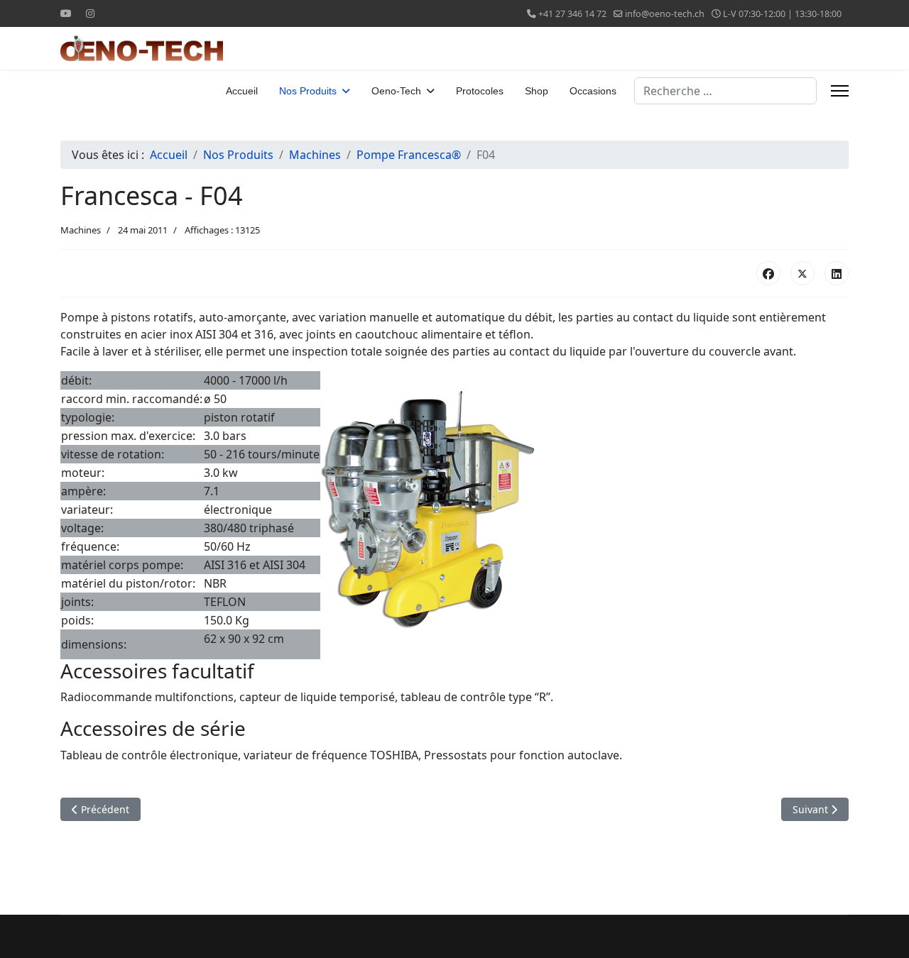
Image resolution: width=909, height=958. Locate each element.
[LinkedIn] (836, 273)
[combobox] (725, 90)
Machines (80, 230)
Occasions (593, 91)
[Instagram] (90, 13)
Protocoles (480, 91)
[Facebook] (768, 273)
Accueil (242, 91)
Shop (536, 91)
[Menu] (840, 91)
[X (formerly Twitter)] (802, 273)
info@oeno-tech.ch (664, 14)
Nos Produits (308, 91)
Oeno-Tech (396, 91)
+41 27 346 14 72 (572, 14)
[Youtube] (66, 13)
